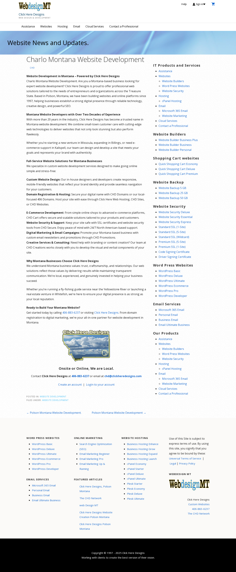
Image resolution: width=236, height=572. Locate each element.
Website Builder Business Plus (178, 140)
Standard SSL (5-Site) (172, 232)
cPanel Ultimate (136, 478)
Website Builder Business (175, 145)
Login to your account (100, 384)
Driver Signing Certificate (175, 257)
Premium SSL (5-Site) (172, 242)
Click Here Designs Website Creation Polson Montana (95, 515)
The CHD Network (90, 498)
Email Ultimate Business (174, 325)
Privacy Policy (187, 463)
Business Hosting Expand (142, 453)
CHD (32, 67)
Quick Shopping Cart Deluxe (177, 169)
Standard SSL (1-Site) (172, 227)
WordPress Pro (168, 291)
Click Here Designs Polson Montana (95, 526)
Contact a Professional (123, 26)
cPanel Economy (136, 464)
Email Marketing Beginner (94, 453)
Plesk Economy (136, 488)
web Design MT (88, 505)
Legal (173, 463)
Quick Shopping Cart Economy (178, 164)
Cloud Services (95, 26)
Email (76, 26)
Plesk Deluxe (134, 493)
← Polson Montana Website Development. (53, 413)
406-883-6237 (71, 312)
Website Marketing (174, 116)
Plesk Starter (135, 483)
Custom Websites (199, 504)
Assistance (28, 26)
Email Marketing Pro (91, 458)
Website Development (53, 396)
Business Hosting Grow (141, 449)
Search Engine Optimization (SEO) (95, 446)
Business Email (168, 320)
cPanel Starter (135, 469)
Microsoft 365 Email (175, 111)
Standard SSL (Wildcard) (174, 237)
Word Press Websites (176, 86)
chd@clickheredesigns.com (123, 376)
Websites (46, 26)
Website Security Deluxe (174, 212)
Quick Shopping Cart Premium (178, 174)
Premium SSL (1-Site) (172, 247)
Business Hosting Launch (142, 458)
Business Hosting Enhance (142, 444)
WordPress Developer (173, 296)
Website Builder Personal (175, 150)
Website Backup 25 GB (173, 193)
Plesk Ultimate (135, 498)
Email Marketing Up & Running (92, 466)
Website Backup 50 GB (173, 198)
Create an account (70, 384)
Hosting (63, 26)
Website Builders (173, 81)
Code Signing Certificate (174, 252)
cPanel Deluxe (135, 474)
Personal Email (168, 315)
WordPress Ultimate (172, 281)
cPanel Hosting (172, 101)
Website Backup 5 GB (172, 188)
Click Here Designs (31, 14)
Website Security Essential (175, 217)
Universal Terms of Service (185, 458)
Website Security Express (175, 222)
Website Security (173, 91)
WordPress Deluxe (171, 276)
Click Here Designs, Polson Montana (95, 489)
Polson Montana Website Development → (119, 413)
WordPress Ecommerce (173, 286)
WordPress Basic (169, 271)
